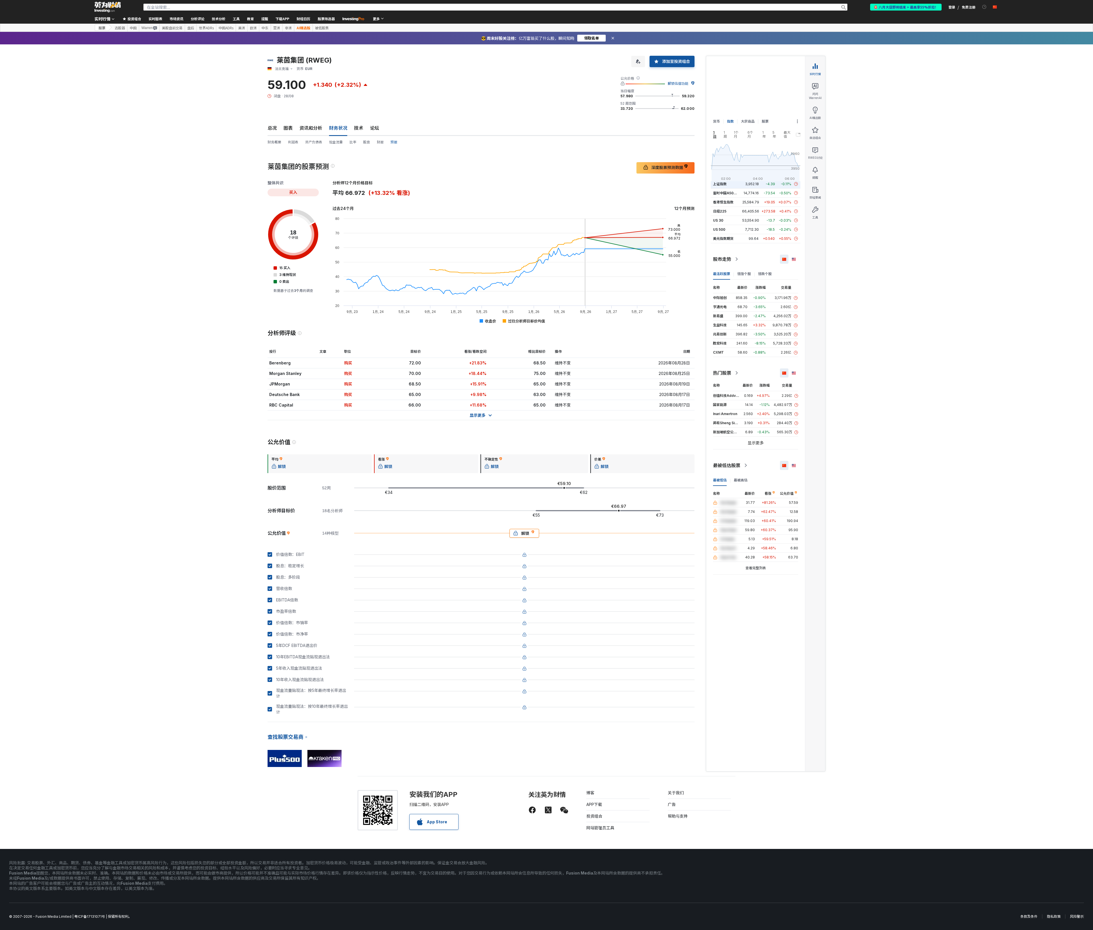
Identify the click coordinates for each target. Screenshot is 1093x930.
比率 (353, 142)
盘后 (190, 28)
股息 (366, 142)
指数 (730, 121)
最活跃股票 (721, 274)
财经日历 (303, 18)
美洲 (241, 28)
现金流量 (336, 142)
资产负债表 (313, 142)
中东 (265, 28)
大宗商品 (748, 121)
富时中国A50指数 (726, 193)
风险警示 (1077, 916)
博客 (590, 792)
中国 (133, 28)
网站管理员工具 (600, 827)
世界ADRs (206, 28)
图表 (288, 128)
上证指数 (720, 184)
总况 (272, 128)
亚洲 (276, 28)
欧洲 (253, 28)
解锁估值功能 (678, 83)
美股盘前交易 (172, 28)
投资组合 (594, 816)
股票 (101, 27)
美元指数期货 (723, 238)
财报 (380, 142)
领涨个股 (744, 274)
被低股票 (322, 28)
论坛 (374, 128)
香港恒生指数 (723, 202)
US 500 (719, 229)
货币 (716, 121)
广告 (672, 804)
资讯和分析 (310, 128)
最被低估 (720, 480)
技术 (358, 128)
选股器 (120, 28)
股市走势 (722, 259)
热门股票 (722, 373)
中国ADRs (226, 28)
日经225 (719, 211)
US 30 (718, 220)
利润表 (293, 142)
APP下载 (594, 804)
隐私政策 (1054, 916)
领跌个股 (765, 274)
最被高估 (740, 480)
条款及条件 (1028, 916)
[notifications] (984, 7)
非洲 (288, 28)
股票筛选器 (326, 18)
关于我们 (676, 792)
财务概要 (274, 142)
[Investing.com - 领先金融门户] (107, 7)
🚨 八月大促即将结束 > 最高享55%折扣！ (906, 7)
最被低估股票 (726, 465)
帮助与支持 (678, 816)
